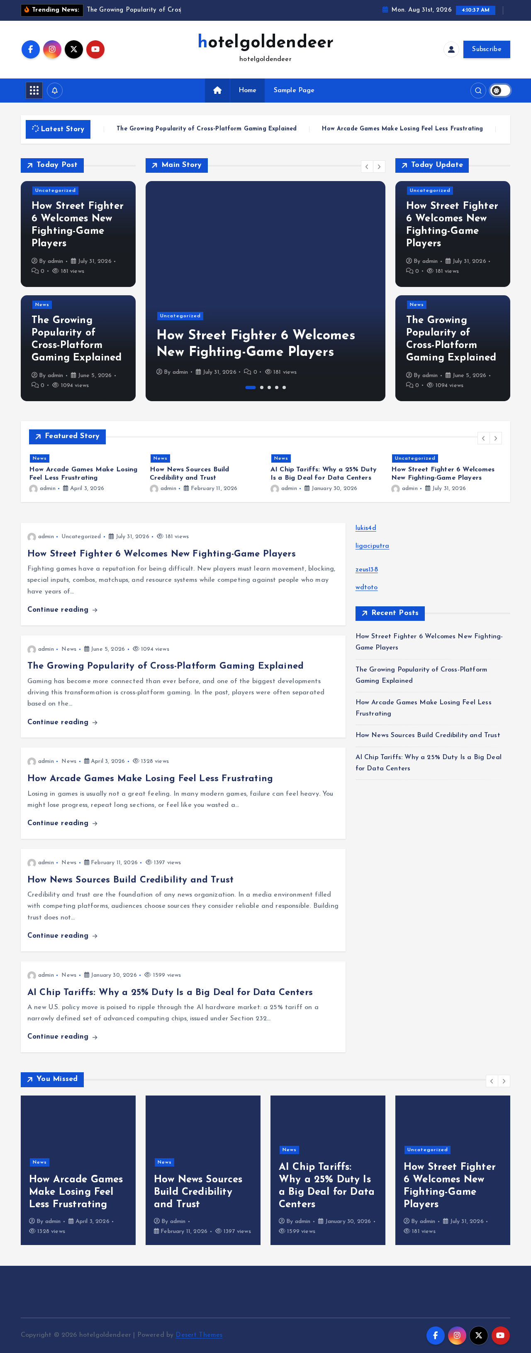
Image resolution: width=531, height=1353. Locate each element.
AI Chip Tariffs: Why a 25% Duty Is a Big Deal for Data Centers (170, 993)
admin (55, 261)
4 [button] (276, 387)
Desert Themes (198, 1335)
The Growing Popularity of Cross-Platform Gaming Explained (185, 129)
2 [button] (261, 387)
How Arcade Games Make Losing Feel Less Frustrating (380, 129)
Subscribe (487, 49)
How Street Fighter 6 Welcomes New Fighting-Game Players (161, 554)
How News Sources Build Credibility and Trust (130, 880)
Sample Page (294, 90)
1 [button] (251, 387)
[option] (265, 291)
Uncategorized (55, 190)
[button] (367, 166)
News (42, 304)
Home (248, 90)
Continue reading (59, 609)
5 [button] (284, 387)
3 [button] (269, 387)
